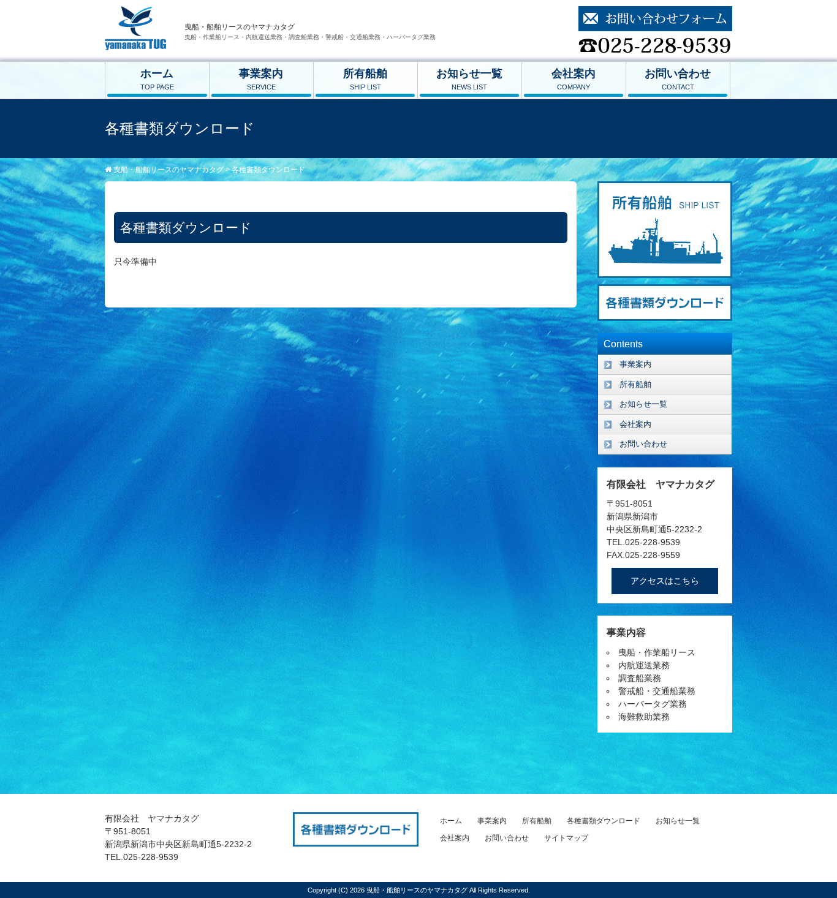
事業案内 (261, 79)
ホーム (157, 79)
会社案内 (573, 79)
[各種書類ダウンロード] (664, 290)
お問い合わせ (678, 79)
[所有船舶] (664, 187)
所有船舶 (365, 79)
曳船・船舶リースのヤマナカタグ (417, 890)
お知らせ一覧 (469, 79)
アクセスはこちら (665, 581)
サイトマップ (566, 838)
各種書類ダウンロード (603, 821)
